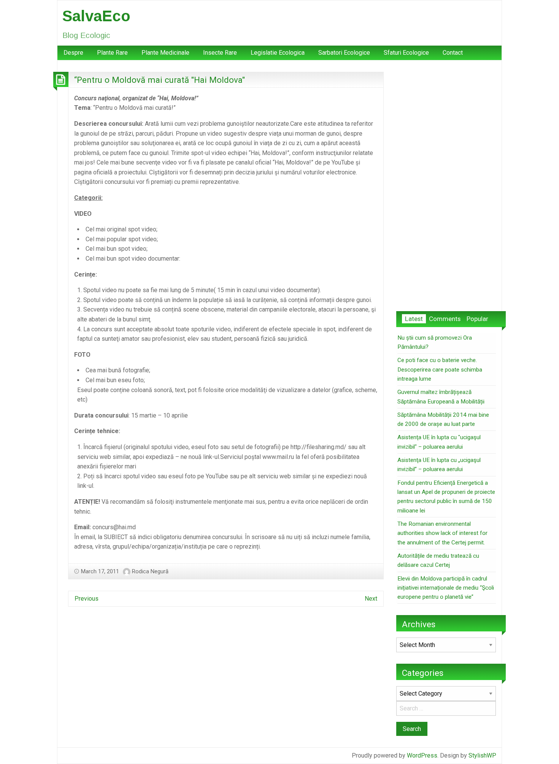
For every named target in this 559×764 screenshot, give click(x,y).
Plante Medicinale (165, 52)
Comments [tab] (445, 319)
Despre (73, 52)
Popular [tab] (477, 319)
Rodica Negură (150, 571)
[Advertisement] (446, 186)
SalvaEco (96, 16)
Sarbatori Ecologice (344, 52)
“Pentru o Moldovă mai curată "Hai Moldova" (159, 80)
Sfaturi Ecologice (406, 52)
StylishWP (482, 755)
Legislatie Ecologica (278, 52)
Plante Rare (112, 52)
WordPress (422, 755)
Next (371, 598)
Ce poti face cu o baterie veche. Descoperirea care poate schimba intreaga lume (439, 369)
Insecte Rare (220, 52)
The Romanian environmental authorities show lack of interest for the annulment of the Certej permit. (442, 533)
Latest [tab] (414, 319)
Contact (453, 52)
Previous (86, 598)
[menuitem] (73, 53)
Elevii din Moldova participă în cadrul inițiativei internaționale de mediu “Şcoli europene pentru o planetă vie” (445, 588)
